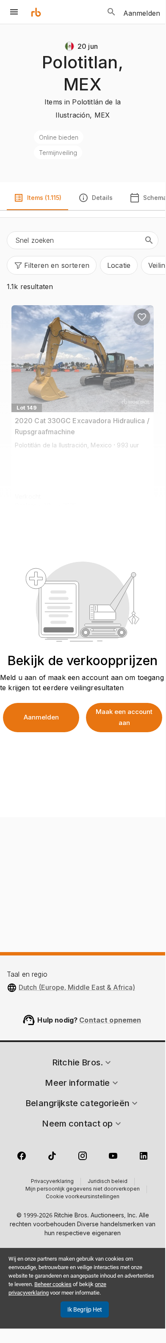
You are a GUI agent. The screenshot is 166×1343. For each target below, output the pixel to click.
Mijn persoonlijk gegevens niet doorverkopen (82, 1189)
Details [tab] (102, 197)
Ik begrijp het (84, 1309)
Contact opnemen (110, 1020)
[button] (52, 265)
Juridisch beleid (107, 1182)
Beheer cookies (53, 1284)
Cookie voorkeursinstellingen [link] (82, 1197)
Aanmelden (41, 717)
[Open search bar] (111, 12)
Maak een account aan (124, 717)
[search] (149, 240)
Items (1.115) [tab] (44, 197)
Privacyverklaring (52, 1182)
